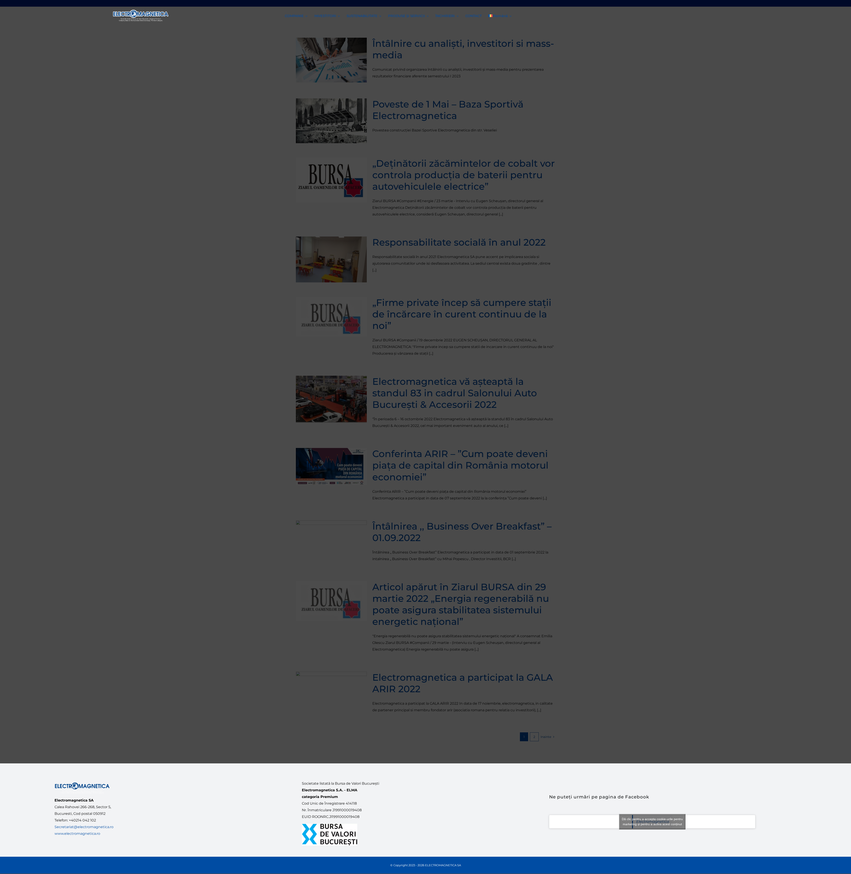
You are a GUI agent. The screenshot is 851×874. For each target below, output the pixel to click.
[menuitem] (500, 15)
